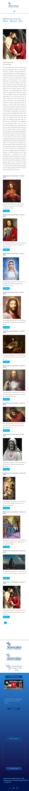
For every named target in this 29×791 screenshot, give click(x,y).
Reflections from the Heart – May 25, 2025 (14, 176)
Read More (6, 211)
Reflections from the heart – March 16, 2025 (14, 551)
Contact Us (14, 709)
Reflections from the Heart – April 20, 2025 (14, 366)
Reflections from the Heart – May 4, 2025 (13, 293)
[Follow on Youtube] (13, 788)
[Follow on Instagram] (17, 788)
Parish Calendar (13, 739)
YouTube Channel (14, 677)
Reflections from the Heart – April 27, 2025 (14, 331)
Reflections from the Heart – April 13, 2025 (14, 403)
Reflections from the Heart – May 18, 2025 (14, 215)
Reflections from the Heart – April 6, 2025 (13, 435)
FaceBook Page (13, 768)
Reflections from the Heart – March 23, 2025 (14, 512)
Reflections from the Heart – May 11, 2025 (14, 254)
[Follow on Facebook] (10, 788)
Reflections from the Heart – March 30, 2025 (14, 473)
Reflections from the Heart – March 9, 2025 (14, 582)
